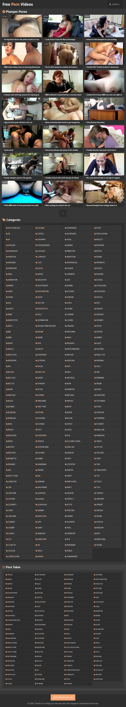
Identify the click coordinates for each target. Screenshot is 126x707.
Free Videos (17, 4)
